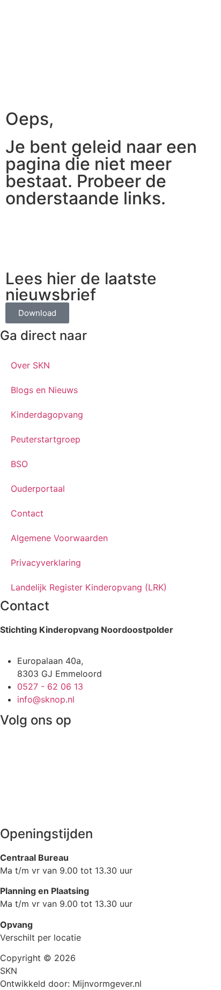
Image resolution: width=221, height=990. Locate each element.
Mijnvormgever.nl (107, 983)
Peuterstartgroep (45, 439)
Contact (27, 513)
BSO (19, 464)
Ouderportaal (38, 488)
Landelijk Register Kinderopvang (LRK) (89, 587)
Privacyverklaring (46, 562)
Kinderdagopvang (47, 414)
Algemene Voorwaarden (59, 538)
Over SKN (30, 365)
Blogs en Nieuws (44, 390)
